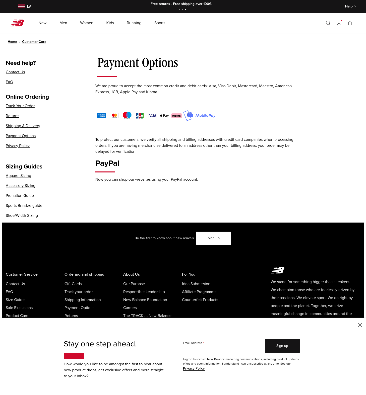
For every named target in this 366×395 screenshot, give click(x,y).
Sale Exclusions (19, 307)
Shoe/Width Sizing (22, 215)
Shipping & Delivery (23, 125)
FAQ (9, 81)
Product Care (17, 315)
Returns (12, 115)
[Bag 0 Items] (350, 23)
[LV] (21, 6)
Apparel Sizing (18, 175)
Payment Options (21, 135)
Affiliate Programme (199, 291)
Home (12, 42)
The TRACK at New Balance (147, 315)
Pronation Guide (20, 195)
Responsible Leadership (144, 291)
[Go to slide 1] (180, 10)
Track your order (78, 291)
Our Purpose (134, 283)
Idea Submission (196, 283)
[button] (339, 23)
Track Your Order (20, 105)
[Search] (328, 23)
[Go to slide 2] (183, 10)
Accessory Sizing (20, 185)
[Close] (360, 324)
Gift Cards (73, 283)
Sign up (214, 238)
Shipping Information (82, 299)
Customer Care (34, 42)
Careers (130, 307)
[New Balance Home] (19, 22)
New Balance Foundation (145, 299)
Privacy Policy (18, 145)
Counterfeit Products (200, 299)
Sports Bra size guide (24, 205)
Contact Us (15, 72)
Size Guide (15, 299)
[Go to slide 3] (185, 10)
